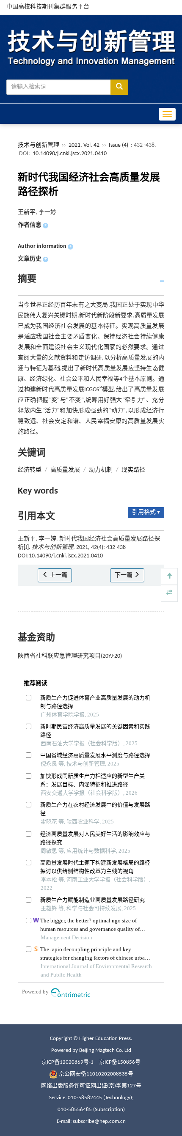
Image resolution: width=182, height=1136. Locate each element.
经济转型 (29, 470)
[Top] (169, 576)
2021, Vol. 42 (85, 145)
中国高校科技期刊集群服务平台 (47, 7)
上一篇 (57, 575)
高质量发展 (65, 470)
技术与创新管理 (38, 145)
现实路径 (133, 470)
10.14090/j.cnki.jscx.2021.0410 (70, 154)
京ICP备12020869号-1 (67, 1062)
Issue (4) (118, 145)
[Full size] (169, 593)
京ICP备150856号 (120, 1062)
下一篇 (124, 575)
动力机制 (101, 470)
